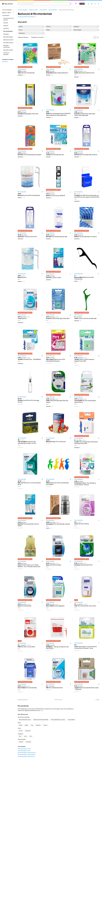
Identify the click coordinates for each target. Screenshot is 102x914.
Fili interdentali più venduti (24, 748)
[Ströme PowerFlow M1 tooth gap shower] (30, 388)
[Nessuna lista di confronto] (92, 4)
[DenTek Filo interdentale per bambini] (30, 142)
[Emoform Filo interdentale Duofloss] (87, 142)
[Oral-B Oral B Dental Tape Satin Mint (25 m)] (58, 306)
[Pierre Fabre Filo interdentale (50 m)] (30, 675)
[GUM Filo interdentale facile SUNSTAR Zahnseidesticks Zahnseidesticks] (58, 101)
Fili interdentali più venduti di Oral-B (26, 752)
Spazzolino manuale (8, 50)
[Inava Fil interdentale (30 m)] (30, 593)
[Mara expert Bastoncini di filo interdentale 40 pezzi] (58, 347)
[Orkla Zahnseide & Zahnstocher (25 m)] (87, 60)
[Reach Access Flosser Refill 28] (58, 183)
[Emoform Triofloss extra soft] (30, 224)
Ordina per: (20, 37)
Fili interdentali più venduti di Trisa (26, 756)
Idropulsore (6, 34)
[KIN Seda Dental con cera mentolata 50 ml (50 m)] (30, 470)
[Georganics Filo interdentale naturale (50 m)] (58, 511)
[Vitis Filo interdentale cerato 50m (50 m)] (87, 593)
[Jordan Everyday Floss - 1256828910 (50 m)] (30, 347)
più (42, 710)
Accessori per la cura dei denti (8, 19)
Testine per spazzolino (6, 53)
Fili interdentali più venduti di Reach (26, 754)
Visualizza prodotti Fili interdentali (26, 16)
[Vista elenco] (97, 37)
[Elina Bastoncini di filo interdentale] (30, 183)
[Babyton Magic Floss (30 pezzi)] (58, 429)
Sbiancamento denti (8, 40)
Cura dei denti (5, 15)
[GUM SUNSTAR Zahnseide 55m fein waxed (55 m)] (58, 388)
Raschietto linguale (8, 37)
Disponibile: (34, 37)
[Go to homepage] (7, 4)
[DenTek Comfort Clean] (58, 265)
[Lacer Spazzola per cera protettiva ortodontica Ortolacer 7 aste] (87, 634)
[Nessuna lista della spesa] (95, 4)
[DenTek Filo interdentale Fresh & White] (30, 511)
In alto (97, 699)
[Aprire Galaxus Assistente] (88, 4)
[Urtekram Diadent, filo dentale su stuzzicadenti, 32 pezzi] (87, 470)
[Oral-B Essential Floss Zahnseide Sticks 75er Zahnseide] (87, 101)
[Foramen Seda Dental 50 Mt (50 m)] (87, 552)
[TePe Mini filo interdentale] (30, 60)
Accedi (82, 3)
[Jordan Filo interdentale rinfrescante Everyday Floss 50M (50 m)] (87, 429)
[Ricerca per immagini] (70, 3)
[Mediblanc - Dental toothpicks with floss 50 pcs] (58, 634)
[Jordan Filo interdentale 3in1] (58, 142)
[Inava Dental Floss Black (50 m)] (58, 552)
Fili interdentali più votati (24, 750)
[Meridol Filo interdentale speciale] (58, 224)
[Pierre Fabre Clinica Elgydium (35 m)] (58, 593)
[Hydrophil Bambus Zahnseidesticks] (58, 60)
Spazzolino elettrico (8, 42)
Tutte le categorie (7, 10)
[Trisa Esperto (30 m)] (30, 306)
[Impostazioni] (76, 4)
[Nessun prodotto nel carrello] (98, 4)
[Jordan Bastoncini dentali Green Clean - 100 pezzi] (87, 675)
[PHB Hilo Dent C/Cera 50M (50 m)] (30, 634)
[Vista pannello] (94, 37)
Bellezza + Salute (6, 12)
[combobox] (26, 37)
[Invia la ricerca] (19, 3)
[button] (42, 69)
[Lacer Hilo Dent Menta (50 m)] (87, 511)
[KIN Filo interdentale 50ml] (58, 675)
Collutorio (5, 25)
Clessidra (5, 22)
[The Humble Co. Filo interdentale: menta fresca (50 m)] (87, 388)
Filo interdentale (7, 31)
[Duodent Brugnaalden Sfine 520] (30, 101)
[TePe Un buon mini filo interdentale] (87, 306)
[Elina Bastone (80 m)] (30, 265)
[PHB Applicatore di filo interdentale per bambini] (58, 470)
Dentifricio (6, 28)
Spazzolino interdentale (6, 46)
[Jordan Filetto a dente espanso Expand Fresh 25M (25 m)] (87, 347)
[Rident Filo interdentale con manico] (87, 224)
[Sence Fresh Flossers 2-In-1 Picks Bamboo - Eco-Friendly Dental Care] (30, 552)
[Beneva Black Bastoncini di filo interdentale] (87, 265)
